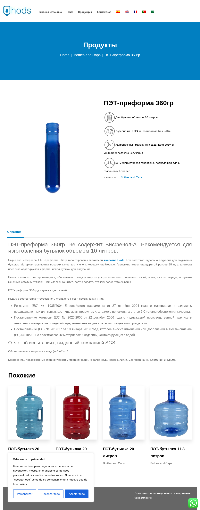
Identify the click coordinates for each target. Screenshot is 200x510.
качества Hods (114, 260)
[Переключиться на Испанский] (118, 12)
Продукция (85, 12)
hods (70, 12)
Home (65, 55)
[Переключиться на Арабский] (152, 12)
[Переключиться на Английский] (126, 12)
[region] (51, 477)
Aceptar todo (77, 493)
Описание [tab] (14, 231)
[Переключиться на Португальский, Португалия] (144, 12)
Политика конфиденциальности (155, 493)
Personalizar (24, 493)
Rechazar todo (51, 493)
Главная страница (50, 12)
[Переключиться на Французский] (135, 12)
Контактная (104, 12)
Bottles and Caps (87, 55)
